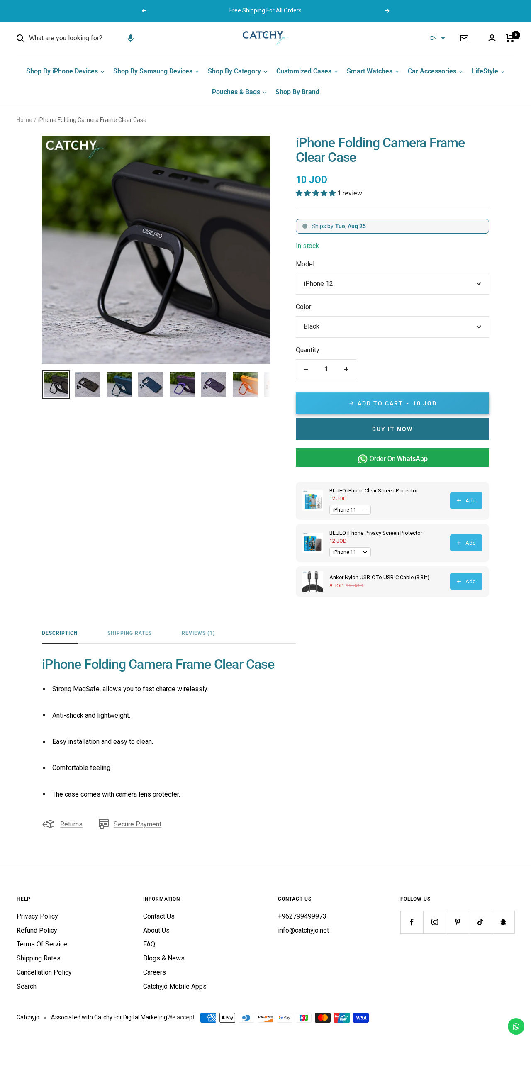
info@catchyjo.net (303, 930)
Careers (154, 972)
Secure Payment (137, 824)
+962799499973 (302, 916)
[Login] (492, 37)
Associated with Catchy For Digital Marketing (109, 1017)
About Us (156, 930)
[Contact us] (516, 1026)
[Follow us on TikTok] (480, 922)
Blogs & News (164, 958)
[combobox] (91, 38)
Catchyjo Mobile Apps (175, 986)
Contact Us (159, 916)
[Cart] (510, 38)
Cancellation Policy (44, 972)
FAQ (149, 944)
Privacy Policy (37, 916)
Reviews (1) (198, 633)
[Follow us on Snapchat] (503, 922)
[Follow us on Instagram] (434, 922)
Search (27, 986)
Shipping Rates (129, 633)
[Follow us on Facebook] (411, 922)
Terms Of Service (42, 944)
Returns (71, 824)
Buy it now (392, 429)
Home (24, 120)
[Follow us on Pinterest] (457, 922)
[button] (130, 38)
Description (60, 633)
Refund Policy (37, 930)
